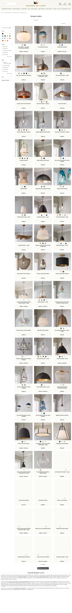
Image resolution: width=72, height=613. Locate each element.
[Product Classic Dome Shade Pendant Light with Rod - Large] (24, 290)
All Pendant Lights (23, 12)
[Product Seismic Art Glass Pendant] (43, 261)
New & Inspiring (64, 8)
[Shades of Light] (36, 3)
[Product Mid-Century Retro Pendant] (62, 601)
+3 (28, 73)
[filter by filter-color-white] (5, 33)
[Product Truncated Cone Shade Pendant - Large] (24, 573)
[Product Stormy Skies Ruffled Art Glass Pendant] (43, 403)
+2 (47, 554)
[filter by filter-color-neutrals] (10, 33)
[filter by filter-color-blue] (3, 36)
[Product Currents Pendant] (62, 91)
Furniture (55, 8)
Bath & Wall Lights (16, 8)
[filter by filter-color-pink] (7, 38)
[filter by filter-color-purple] (7, 41)
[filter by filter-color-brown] (5, 36)
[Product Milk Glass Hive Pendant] (43, 318)
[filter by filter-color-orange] (10, 38)
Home (2, 12)
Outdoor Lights (34, 8)
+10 (28, 299)
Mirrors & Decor (49, 8)
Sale (69, 8)
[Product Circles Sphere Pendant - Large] (62, 460)
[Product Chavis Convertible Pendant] (62, 261)
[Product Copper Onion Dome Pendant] (24, 91)
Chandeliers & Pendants (7, 8)
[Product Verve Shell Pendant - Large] (62, 63)
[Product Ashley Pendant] (43, 601)
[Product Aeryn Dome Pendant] (24, 488)
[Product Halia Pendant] (24, 176)
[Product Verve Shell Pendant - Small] (43, 375)
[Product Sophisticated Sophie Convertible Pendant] (62, 375)
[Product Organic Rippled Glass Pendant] (43, 120)
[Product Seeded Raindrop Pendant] (24, 544)
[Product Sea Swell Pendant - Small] (62, 205)
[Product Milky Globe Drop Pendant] (43, 148)
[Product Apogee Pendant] (24, 148)
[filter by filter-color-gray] (7, 36)
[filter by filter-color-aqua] (3, 38)
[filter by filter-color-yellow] (5, 41)
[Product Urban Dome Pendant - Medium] (62, 120)
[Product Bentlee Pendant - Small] (62, 233)
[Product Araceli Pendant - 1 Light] (24, 233)
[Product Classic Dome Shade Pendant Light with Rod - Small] (24, 460)
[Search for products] (2, 3)
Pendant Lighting (16, 12)
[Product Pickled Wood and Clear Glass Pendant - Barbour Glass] (62, 290)
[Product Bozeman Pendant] (43, 488)
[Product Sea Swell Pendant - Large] (43, 346)
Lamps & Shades (41, 8)
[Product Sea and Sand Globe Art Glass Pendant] (24, 403)
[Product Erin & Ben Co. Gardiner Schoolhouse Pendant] (24, 35)
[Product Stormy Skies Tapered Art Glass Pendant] (62, 148)
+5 (28, 130)
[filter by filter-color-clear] (7, 33)
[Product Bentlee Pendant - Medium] (43, 91)
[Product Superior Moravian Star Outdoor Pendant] (24, 346)
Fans (29, 8)
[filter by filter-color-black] (3, 33)
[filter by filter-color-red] (3, 41)
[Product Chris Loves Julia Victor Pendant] (24, 63)
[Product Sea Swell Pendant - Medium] (24, 120)
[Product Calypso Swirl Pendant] (62, 176)
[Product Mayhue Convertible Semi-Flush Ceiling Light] (43, 233)
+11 (28, 526)
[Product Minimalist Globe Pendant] (43, 573)
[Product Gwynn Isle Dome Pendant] (43, 544)
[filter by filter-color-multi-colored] (5, 38)
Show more (9, 56)
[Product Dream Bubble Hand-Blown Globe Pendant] (43, 460)
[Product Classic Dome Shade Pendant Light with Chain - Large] (24, 516)
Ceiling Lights (24, 8)
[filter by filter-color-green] (10, 36)
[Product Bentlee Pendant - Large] (43, 205)
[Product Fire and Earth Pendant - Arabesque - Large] (43, 63)
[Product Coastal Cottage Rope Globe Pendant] (24, 375)
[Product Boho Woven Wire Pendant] (24, 261)
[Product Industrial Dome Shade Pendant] (43, 176)
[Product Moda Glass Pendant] (62, 35)
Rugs (59, 8)
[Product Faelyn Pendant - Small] (62, 573)
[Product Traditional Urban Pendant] (62, 516)
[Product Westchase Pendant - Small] (24, 205)
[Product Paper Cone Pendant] (62, 488)
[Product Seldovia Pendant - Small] (62, 544)
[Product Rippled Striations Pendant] (62, 403)
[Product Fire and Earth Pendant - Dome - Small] (62, 318)
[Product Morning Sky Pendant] (43, 35)
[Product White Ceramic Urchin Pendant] (24, 318)
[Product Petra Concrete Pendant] (24, 431)
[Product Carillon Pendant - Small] (62, 346)
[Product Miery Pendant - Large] (43, 290)
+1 (47, 526)
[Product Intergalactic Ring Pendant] (62, 431)
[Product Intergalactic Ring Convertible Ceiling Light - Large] (43, 431)
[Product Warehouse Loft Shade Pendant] (43, 516)
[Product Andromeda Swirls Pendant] (24, 601)
